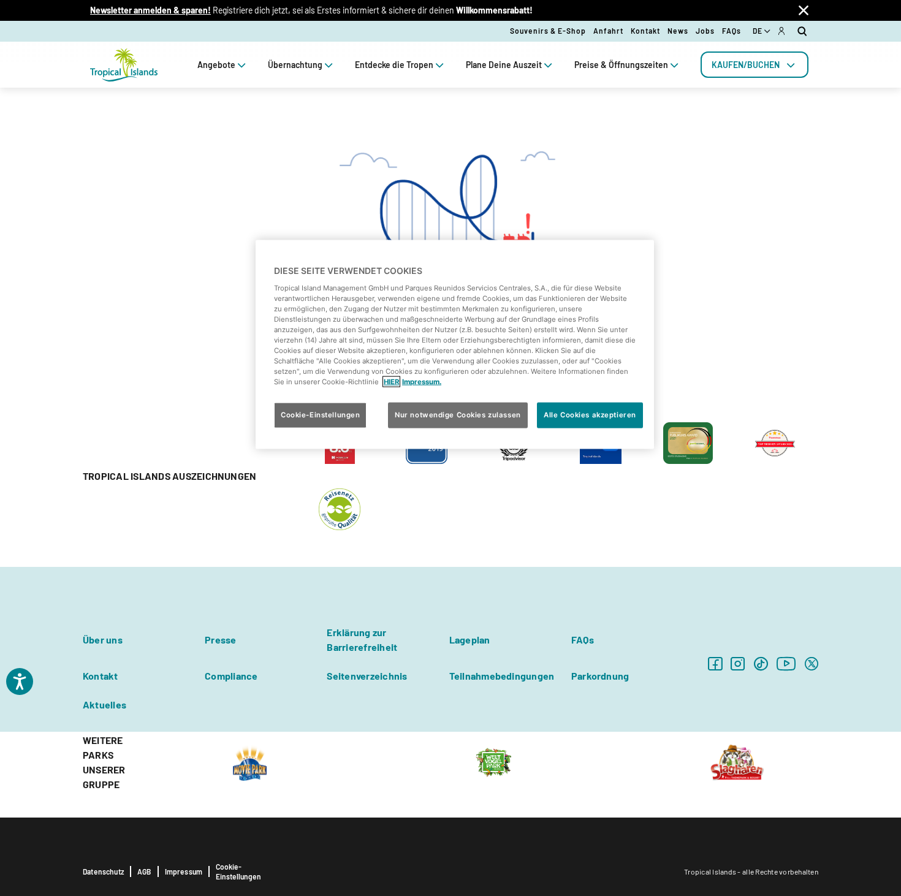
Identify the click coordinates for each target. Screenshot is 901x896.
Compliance (231, 675)
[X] (811, 663)
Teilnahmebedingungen (502, 675)
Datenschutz (103, 871)
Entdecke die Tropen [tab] (394, 64)
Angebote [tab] (216, 64)
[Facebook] (715, 663)
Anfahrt (608, 30)
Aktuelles (104, 704)
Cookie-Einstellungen (238, 871)
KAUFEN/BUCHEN (746, 64)
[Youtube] (786, 663)
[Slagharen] (737, 761)
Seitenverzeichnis (367, 675)
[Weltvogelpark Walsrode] (493, 761)
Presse (220, 639)
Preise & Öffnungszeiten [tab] (621, 64)
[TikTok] (761, 663)
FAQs (731, 30)
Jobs (705, 30)
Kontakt (645, 30)
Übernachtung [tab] (295, 64)
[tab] (754, 65)
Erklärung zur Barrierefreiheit (362, 639)
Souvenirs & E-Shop (548, 30)
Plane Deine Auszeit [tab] (504, 64)
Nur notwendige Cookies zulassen (458, 415)
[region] (455, 344)
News (677, 30)
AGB (144, 871)
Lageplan (469, 639)
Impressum (184, 871)
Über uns (103, 639)
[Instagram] (738, 663)
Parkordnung (600, 675)
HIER (391, 382)
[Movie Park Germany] (250, 761)
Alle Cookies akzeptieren (590, 415)
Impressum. (421, 382)
